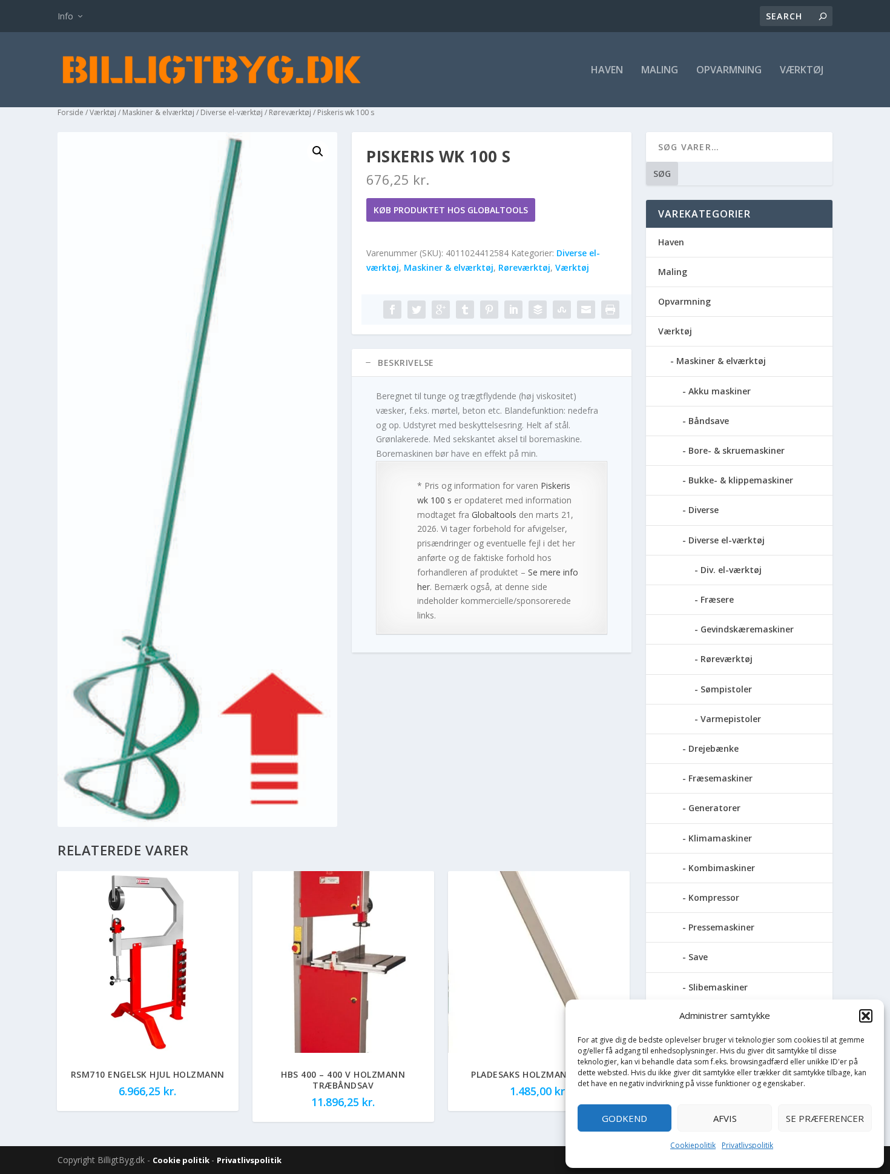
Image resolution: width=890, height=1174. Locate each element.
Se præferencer (825, 1118)
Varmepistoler (730, 719)
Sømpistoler (726, 689)
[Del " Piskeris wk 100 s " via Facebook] (392, 309)
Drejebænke (713, 748)
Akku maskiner (719, 391)
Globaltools (494, 514)
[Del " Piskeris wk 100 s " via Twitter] (416, 309)
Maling (659, 70)
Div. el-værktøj (731, 569)
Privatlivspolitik (747, 1145)
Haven (607, 70)
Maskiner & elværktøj (158, 112)
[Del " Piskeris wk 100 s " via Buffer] (538, 309)
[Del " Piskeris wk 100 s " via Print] (610, 309)
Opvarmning (729, 70)
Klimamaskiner (720, 838)
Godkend (624, 1118)
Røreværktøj (290, 112)
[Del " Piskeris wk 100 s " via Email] (586, 309)
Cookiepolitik (693, 1145)
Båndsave (708, 420)
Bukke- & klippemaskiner (740, 480)
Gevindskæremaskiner (747, 629)
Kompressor (713, 897)
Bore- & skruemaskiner (736, 450)
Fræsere (717, 599)
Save (698, 957)
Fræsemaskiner (720, 778)
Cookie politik (182, 1160)
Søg (662, 173)
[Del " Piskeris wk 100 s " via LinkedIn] (513, 309)
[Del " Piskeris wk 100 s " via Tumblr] (465, 309)
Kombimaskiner (721, 868)
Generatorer (714, 808)
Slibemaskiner (718, 987)
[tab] (491, 363)
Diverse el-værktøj (231, 112)
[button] (866, 1016)
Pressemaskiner (721, 927)
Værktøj (801, 70)
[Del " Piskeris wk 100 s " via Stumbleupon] (562, 309)
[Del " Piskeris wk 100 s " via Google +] (441, 309)
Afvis (725, 1118)
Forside (71, 112)
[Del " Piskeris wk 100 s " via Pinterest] (489, 309)
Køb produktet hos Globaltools (451, 210)
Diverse (703, 510)
